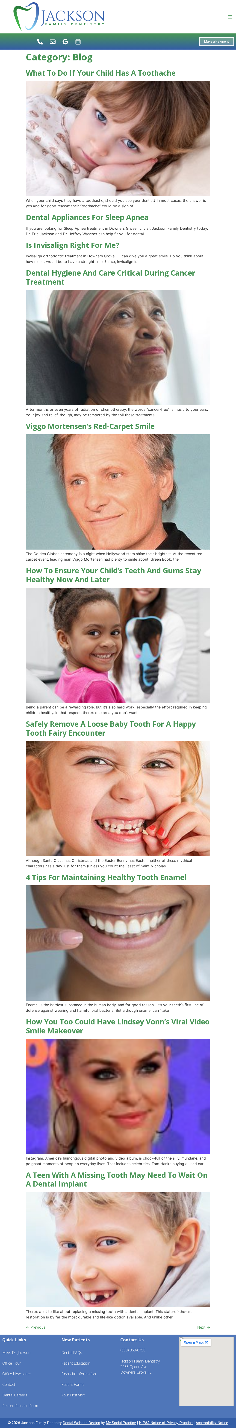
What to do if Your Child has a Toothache (101, 73)
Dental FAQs (71, 1352)
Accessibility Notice (212, 1423)
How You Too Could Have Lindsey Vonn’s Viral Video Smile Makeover (117, 1026)
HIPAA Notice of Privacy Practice (166, 1423)
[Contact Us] (53, 41)
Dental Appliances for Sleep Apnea (87, 217)
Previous (35, 1327)
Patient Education (75, 1363)
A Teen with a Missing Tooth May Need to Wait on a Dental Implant (117, 1179)
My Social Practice (121, 1423)
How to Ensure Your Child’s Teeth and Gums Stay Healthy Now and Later (113, 574)
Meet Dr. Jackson (16, 1352)
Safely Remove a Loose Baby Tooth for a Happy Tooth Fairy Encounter (111, 728)
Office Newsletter (16, 1373)
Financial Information (78, 1373)
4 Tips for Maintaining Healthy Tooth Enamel (106, 877)
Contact (8, 1384)
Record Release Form (20, 1405)
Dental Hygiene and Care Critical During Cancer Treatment (110, 277)
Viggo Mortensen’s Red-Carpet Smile (90, 426)
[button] (230, 17)
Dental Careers (14, 1395)
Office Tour (11, 1363)
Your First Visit (73, 1395)
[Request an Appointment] (78, 41)
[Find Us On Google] (65, 41)
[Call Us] (40, 41)
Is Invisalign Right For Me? (72, 245)
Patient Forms (72, 1384)
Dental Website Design (81, 1423)
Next (203, 1327)
